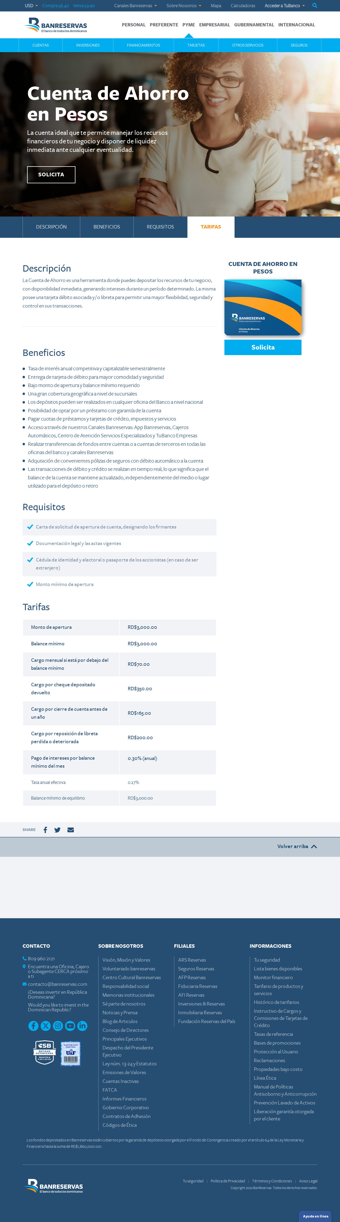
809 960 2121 (41, 959)
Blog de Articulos (120, 1022)
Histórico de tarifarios (276, 1002)
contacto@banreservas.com (57, 984)
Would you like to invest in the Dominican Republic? (58, 1007)
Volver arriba (293, 846)
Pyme (188, 25)
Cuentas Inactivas (121, 1081)
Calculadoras (243, 6)
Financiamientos (143, 45)
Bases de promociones (277, 1043)
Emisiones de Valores (124, 1073)
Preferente (164, 25)
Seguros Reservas (196, 969)
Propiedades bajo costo (278, 1069)
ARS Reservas (192, 960)
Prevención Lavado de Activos (284, 1103)
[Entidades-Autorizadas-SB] (45, 1053)
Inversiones (88, 45)
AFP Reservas (192, 978)
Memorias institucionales (129, 995)
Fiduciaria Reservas (198, 986)
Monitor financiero (273, 978)
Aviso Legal (308, 1181)
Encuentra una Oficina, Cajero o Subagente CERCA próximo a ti (58, 971)
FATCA (110, 1090)
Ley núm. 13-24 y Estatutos (130, 1064)
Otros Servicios (248, 45)
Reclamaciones (269, 1061)
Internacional (296, 25)
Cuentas (40, 45)
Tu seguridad (267, 960)
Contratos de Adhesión (127, 1116)
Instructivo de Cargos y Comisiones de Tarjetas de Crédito (281, 1018)
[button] (314, 6)
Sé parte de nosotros (124, 1004)
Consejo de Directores (126, 1030)
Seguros (299, 45)
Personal (134, 25)
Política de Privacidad (228, 1181)
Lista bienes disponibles (278, 969)
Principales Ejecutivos (125, 1039)
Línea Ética (265, 1078)
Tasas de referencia (273, 1034)
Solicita (263, 348)
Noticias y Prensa (120, 1013)
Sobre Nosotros (182, 6)
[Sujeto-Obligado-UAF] (71, 1053)
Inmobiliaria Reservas (200, 1013)
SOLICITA (51, 174)
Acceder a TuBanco (283, 6)
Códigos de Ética (120, 1125)
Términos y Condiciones (272, 1181)
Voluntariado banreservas (129, 969)
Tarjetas (196, 45)
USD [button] (29, 6)
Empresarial (214, 25)
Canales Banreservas (133, 6)
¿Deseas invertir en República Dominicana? (57, 994)
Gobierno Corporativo (126, 1108)
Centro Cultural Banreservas (132, 978)
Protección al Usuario (276, 1052)
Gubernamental (254, 25)
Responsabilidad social (126, 986)
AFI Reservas (191, 995)
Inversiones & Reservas (201, 1004)
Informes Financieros (125, 1099)
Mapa (216, 6)
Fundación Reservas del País (206, 1022)
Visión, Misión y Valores (126, 960)
